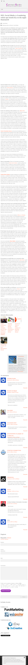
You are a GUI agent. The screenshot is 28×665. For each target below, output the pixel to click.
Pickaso (7, 99)
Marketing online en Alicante (7, 25)
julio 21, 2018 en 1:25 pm (12, 452)
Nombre (2, 542)
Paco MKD (10, 410)
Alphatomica (10, 477)
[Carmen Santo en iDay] (14, 626)
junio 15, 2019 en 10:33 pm (12, 424)
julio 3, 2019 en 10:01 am (12, 412)
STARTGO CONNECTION (14, 450)
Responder (25, 407)
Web (2, 558)
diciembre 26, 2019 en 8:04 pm (13, 380)
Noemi (9, 489)
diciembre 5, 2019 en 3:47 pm (12, 392)
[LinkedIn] (4, 1)
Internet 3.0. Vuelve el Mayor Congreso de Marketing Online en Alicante (17, 327)
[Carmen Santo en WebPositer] (14, 616)
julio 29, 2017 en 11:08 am (12, 503)
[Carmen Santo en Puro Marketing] (14, 611)
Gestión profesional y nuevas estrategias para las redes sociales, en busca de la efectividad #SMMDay (4, 329)
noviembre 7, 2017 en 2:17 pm (13, 491)
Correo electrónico (3, 550)
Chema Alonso (10, 87)
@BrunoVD (22, 110)
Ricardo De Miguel (12, 390)
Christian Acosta (11, 378)
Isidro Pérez (22, 259)
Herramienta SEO (11, 423)
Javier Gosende (18, 48)
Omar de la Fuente (13, 162)
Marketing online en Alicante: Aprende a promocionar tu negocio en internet (11, 327)
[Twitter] (2, 1)
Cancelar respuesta (4, 539)
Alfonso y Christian (21, 215)
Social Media (15, 25)
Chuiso (18, 288)
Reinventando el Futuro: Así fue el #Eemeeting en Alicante (4, 347)
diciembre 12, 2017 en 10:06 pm (13, 478)
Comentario (3, 565)
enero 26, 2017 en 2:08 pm (12, 521)
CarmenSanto (4, 23)
